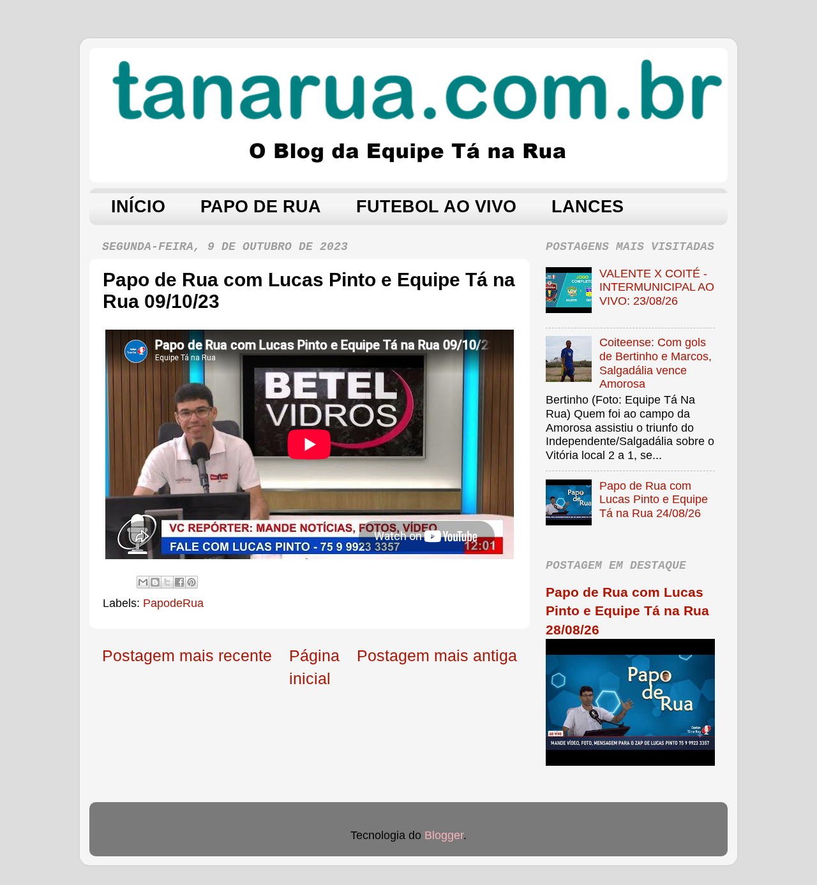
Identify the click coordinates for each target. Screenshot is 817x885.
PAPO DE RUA (260, 206)
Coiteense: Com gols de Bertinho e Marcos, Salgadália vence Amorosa (655, 363)
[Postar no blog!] (155, 582)
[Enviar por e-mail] (143, 582)
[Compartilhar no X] (167, 582)
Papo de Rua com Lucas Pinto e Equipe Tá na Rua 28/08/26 (627, 611)
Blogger (443, 835)
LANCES (587, 206)
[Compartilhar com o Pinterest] (191, 582)
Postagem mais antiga (437, 655)
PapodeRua (173, 603)
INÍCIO (138, 206)
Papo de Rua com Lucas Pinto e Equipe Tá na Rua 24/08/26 (653, 499)
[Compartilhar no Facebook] (179, 582)
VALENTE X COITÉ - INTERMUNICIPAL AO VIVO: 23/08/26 (656, 287)
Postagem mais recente (187, 655)
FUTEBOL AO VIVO (436, 206)
